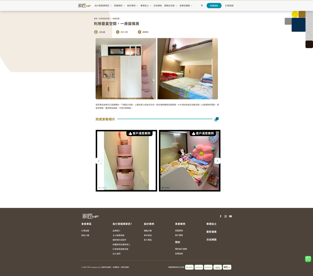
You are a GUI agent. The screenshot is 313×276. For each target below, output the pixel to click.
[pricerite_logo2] (189, 265)
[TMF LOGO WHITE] (90, 212)
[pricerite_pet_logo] (208, 265)
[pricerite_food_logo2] (199, 265)
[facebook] (220, 216)
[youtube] (230, 216)
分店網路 (211, 239)
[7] (126, 161)
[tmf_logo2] (227, 265)
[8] (189, 161)
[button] (202, 5)
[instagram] (225, 216)
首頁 (95, 18)
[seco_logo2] (217, 265)
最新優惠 (211, 231)
